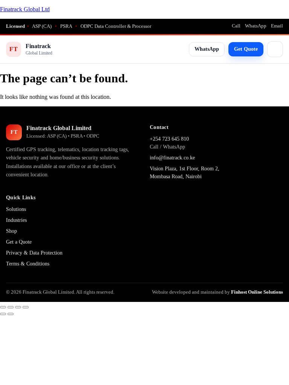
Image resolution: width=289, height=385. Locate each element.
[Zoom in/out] (3, 307)
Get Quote (246, 49)
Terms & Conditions (27, 264)
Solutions (16, 209)
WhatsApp (255, 26)
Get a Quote (19, 242)
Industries (16, 220)
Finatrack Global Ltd (25, 9)
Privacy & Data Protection (34, 253)
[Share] (18, 307)
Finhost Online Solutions (257, 292)
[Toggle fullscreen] (11, 307)
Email (277, 26)
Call (236, 26)
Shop (11, 231)
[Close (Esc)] (26, 307)
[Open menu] (275, 49)
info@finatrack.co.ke (172, 158)
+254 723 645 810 (169, 139)
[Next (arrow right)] (11, 314)
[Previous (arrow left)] (3, 314)
